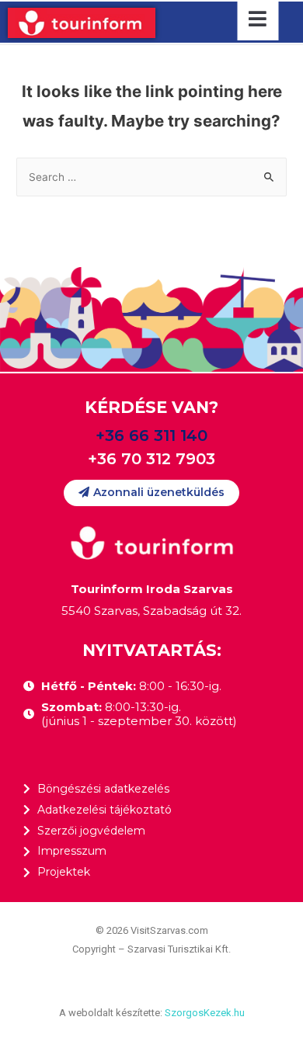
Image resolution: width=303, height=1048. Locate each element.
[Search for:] (151, 177)
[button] (151, 492)
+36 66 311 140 (151, 435)
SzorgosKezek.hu (205, 1013)
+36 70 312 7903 (151, 458)
